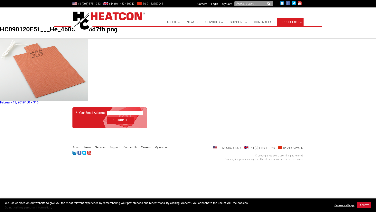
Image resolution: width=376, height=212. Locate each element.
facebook (288, 3)
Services (212, 22)
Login (214, 4)
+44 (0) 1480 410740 (122, 3)
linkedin (282, 3)
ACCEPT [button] (364, 205)
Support (237, 22)
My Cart (227, 4)
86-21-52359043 (153, 3)
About (171, 22)
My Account (162, 147)
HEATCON (107, 25)
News (191, 22)
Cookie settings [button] (344, 205)
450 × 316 (32, 102)
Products (290, 22)
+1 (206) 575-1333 (89, 3)
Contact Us (263, 22)
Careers (202, 4)
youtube (300, 3)
